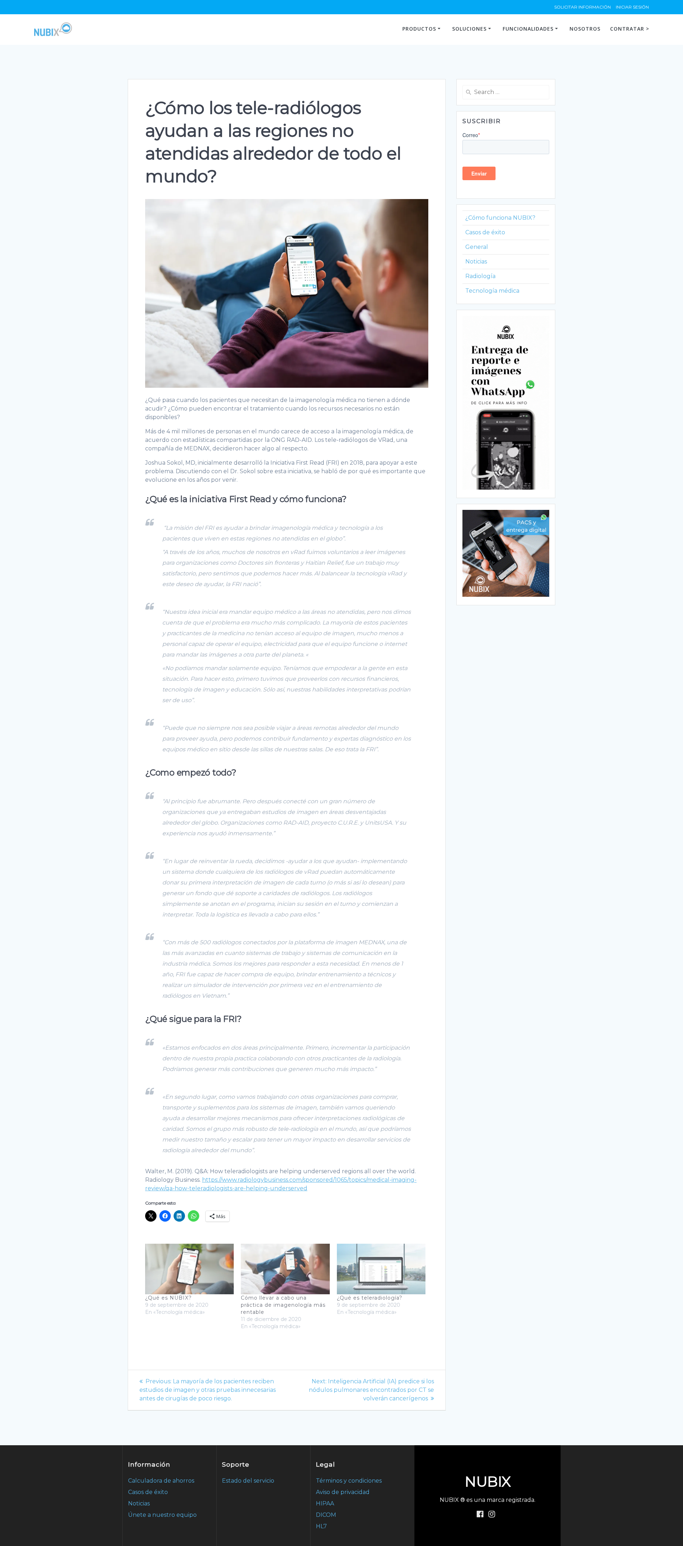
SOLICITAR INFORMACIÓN (582, 7)
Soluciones (469, 28)
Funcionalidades (528, 28)
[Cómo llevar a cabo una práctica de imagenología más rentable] (285, 1269)
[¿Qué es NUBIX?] (189, 1269)
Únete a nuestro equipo (162, 1514)
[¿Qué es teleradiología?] (381, 1269)
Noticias (476, 261)
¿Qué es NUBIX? (168, 1298)
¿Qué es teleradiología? (369, 1298)
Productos (419, 28)
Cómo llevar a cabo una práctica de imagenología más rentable (283, 1305)
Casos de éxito (485, 232)
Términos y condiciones (349, 1480)
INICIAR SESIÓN (632, 7)
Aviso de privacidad (343, 1492)
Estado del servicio (248, 1480)
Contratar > (629, 28)
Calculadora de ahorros (161, 1480)
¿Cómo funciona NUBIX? (500, 217)
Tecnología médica (492, 290)
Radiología (480, 276)
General (476, 247)
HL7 (321, 1526)
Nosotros (585, 28)
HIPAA (325, 1503)
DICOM (326, 1514)
